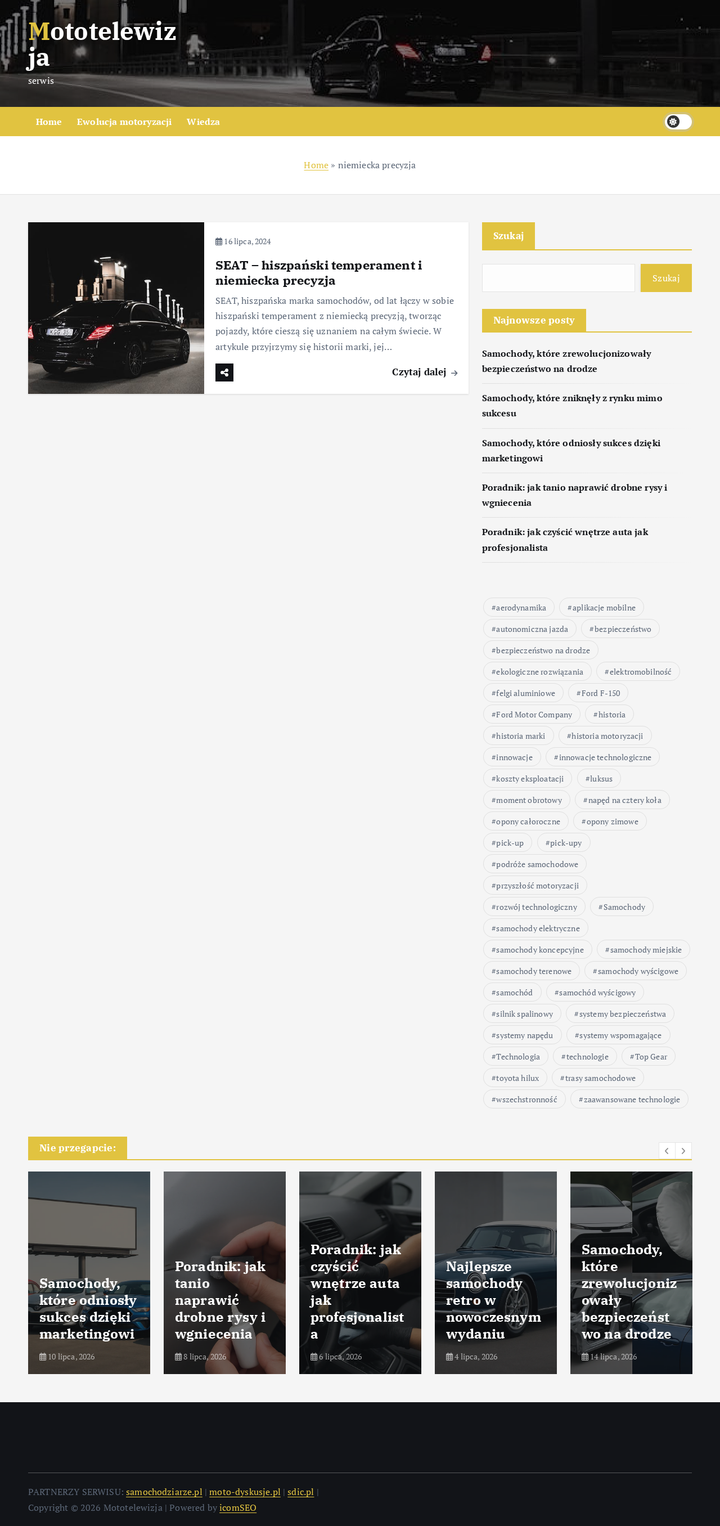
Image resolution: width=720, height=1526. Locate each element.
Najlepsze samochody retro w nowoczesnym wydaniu (493, 1300)
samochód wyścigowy (597, 992)
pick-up (510, 842)
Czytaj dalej (420, 371)
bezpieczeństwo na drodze (543, 650)
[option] (89, 1273)
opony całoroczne (528, 821)
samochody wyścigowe (638, 971)
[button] (667, 1150)
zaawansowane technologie (632, 1099)
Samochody (624, 906)
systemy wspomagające (620, 1035)
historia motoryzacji (607, 735)
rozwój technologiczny (536, 906)
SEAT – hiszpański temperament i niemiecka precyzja (318, 273)
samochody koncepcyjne (539, 949)
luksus (601, 778)
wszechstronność (526, 1099)
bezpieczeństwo (623, 628)
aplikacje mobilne (604, 607)
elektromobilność (641, 671)
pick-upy (566, 842)
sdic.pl (300, 1491)
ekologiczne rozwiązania (539, 671)
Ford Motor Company (534, 714)
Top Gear (651, 1056)
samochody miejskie (646, 949)
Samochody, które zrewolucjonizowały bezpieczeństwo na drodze (629, 1291)
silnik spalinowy (524, 1013)
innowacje (514, 757)
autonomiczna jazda (532, 628)
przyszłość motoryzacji (537, 885)
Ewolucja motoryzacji (124, 121)
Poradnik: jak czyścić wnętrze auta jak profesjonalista (357, 1291)
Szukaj (508, 235)
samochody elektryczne (537, 928)
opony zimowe (612, 821)
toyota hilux (517, 1077)
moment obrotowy (528, 800)
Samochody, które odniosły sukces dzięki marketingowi (88, 1308)
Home (49, 121)
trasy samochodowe (600, 1077)
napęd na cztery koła (625, 800)
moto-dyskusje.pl (245, 1491)
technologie (587, 1056)
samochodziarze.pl (164, 1491)
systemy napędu (524, 1035)
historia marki (520, 735)
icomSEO (237, 1507)
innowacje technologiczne (605, 757)
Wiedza (203, 121)
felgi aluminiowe (525, 693)
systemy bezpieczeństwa (623, 1013)
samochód (514, 992)
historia (612, 714)
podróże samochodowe (537, 864)
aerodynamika (521, 607)
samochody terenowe (534, 971)
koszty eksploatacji (530, 778)
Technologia (518, 1056)
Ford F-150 (601, 693)
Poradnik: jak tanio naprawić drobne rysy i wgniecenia (220, 1300)
